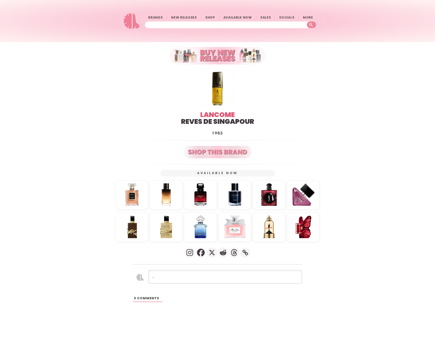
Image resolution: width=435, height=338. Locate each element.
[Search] (311, 25)
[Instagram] (190, 252)
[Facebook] (201, 252)
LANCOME (217, 115)
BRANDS (155, 17)
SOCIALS (286, 17)
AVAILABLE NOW (237, 17)
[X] (212, 252)
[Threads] (234, 252)
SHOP (210, 17)
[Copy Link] (245, 252)
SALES (265, 17)
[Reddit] (223, 252)
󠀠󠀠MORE (308, 17)
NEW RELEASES (184, 17)
